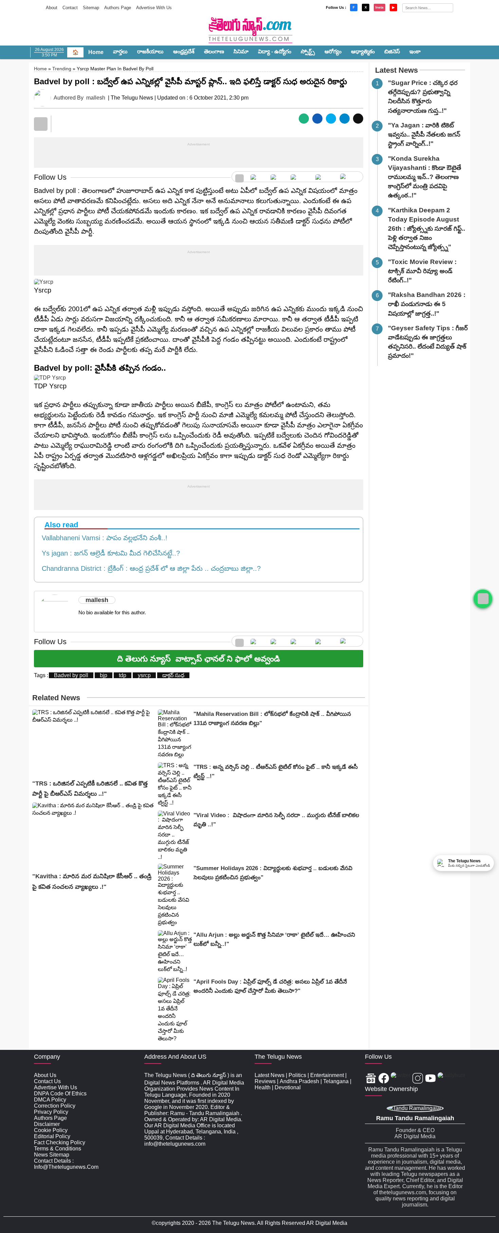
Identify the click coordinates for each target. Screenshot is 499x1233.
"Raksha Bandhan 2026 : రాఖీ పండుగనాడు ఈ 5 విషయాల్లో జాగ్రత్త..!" (426, 304)
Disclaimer (47, 1124)
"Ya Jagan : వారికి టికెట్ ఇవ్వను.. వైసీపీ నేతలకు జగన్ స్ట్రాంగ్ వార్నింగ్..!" (424, 134)
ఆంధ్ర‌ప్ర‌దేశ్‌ (184, 51)
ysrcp (144, 675)
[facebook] (257, 176)
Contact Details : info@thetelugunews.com (66, 1164)
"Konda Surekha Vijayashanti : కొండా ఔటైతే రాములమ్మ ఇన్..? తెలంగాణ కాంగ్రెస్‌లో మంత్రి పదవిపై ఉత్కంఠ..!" (424, 177)
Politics (297, 1075)
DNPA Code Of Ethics (60, 1093)
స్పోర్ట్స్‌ (308, 51)
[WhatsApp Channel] (483, 598)
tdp (122, 675)
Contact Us (47, 1081)
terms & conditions (57, 1148)
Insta (379, 7)
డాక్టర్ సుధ (173, 675)
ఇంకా (415, 51)
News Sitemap (51, 1155)
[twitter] (277, 176)
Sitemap (91, 7)
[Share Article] (304, 118)
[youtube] (324, 176)
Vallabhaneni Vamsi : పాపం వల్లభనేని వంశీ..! (102, 538)
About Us (45, 1075)
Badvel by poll (71, 675)
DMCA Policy (50, 1100)
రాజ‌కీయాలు (150, 51)
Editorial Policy (52, 1136)
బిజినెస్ (392, 51)
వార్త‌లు (120, 51)
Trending (61, 68)
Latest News (396, 70)
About (51, 7)
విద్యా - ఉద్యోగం (274, 51)
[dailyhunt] (451, 1079)
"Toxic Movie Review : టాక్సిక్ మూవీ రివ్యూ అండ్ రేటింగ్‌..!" (422, 271)
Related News (56, 697)
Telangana (336, 1081)
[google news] (239, 176)
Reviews (265, 1081)
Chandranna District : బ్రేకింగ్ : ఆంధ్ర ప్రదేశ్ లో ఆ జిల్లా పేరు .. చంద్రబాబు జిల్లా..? (149, 568)
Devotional (288, 1087)
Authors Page (117, 7)
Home (96, 52)
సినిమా (241, 51)
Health (263, 1087)
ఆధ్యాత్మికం (363, 51)
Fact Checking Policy (59, 1142)
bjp (103, 675)
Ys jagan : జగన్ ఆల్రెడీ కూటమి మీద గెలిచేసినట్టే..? (109, 553)
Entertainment (327, 1075)
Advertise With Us (154, 7)
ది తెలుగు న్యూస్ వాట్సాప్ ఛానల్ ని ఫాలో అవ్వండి (198, 658)
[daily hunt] (349, 176)
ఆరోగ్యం (333, 51)
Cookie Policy (51, 1130)
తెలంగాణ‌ (214, 51)
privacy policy (51, 1112)
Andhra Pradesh (299, 1081)
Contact (70, 7)
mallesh (95, 98)
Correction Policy (54, 1106)
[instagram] (299, 176)
